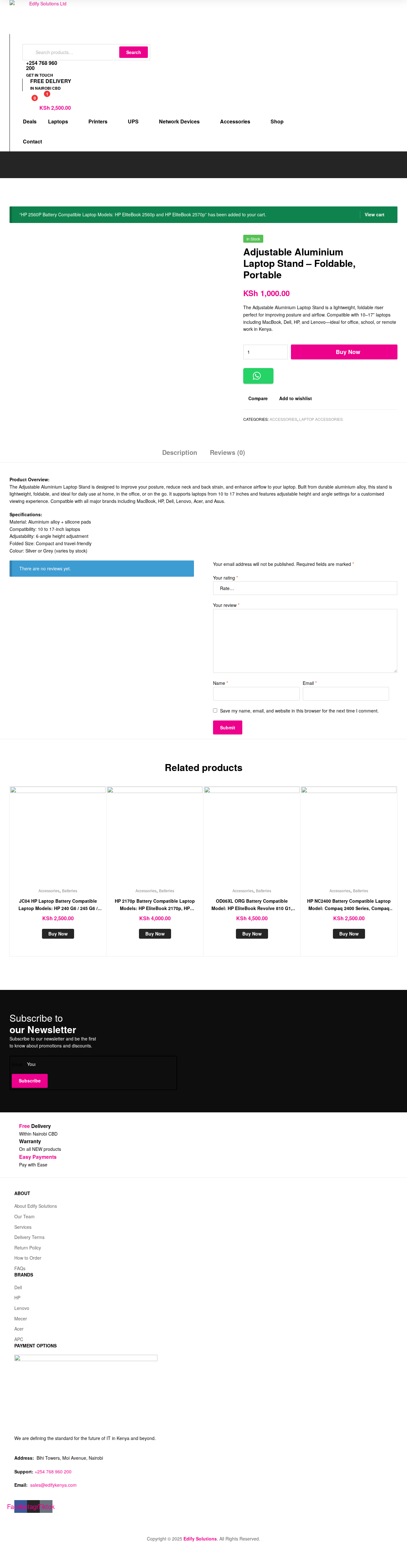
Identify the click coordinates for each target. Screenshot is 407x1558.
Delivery (35, 1126)
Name (220, 683)
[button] (258, 376)
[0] (28, 101)
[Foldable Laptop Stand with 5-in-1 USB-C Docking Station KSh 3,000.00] (393, 241)
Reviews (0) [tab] (227, 452)
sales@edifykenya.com (53, 1485)
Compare (258, 398)
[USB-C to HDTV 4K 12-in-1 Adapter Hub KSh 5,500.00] (377, 241)
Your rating (225, 577)
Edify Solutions (200, 1538)
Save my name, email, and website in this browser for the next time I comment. (299, 710)
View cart (374, 214)
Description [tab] (179, 452)
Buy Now (348, 352)
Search (133, 52)
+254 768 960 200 (53, 1471)
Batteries (69, 890)
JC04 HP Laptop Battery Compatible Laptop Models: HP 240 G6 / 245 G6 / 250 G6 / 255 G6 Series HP (58, 905)
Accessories (283, 419)
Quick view (73, 839)
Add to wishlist (295, 398)
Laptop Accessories (321, 419)
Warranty (30, 1141)
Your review (226, 605)
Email (310, 683)
